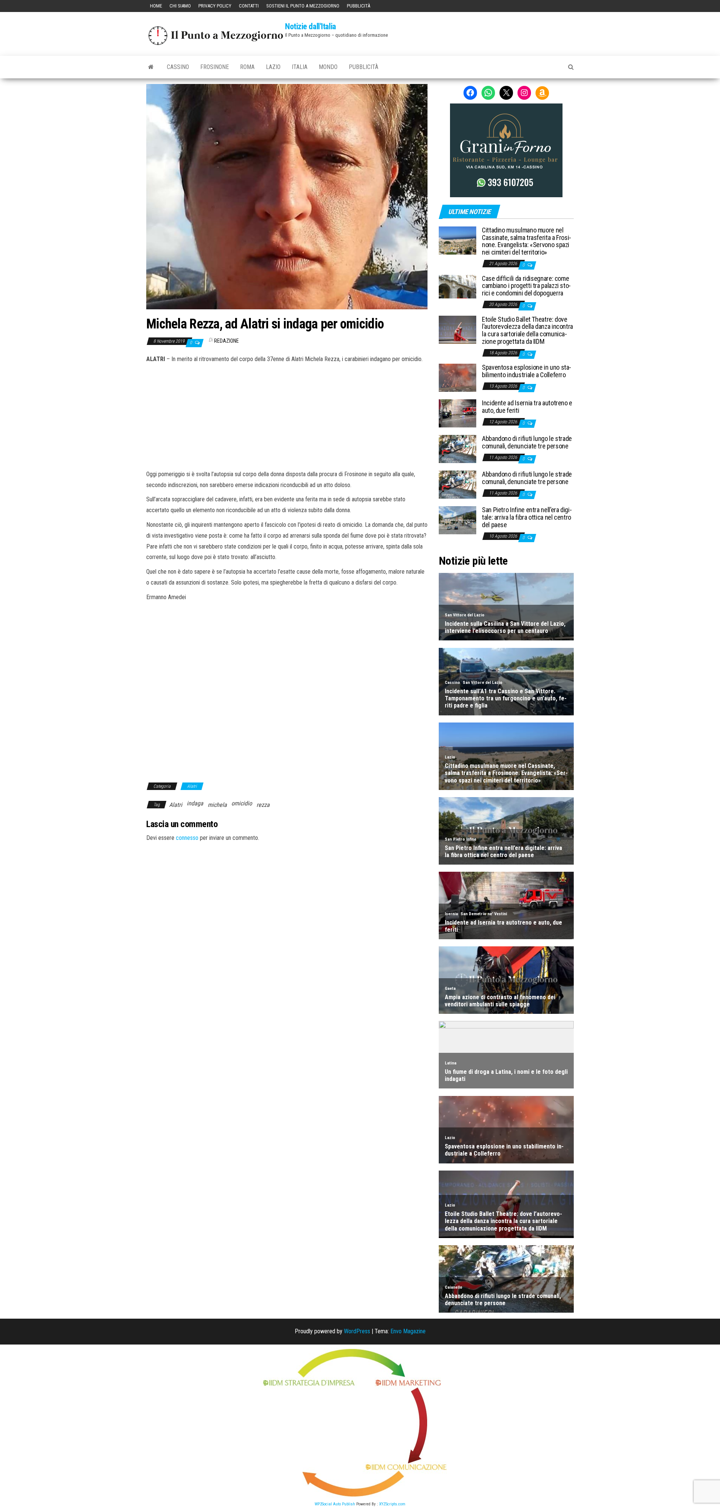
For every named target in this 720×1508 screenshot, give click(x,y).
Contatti (249, 6)
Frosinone (214, 66)
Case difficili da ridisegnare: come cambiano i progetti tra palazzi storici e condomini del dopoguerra (526, 285)
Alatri (192, 786)
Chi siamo (180, 6)
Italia (300, 66)
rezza (263, 804)
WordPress (357, 1331)
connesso (187, 837)
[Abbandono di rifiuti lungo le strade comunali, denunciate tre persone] (457, 448)
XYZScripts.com (392, 1504)
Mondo (328, 66)
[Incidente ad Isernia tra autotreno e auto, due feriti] (457, 413)
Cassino (178, 66)
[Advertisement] (287, 415)
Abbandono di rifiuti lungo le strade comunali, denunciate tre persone (527, 442)
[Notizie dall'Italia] (151, 67)
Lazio (273, 66)
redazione (226, 341)
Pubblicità (358, 6)
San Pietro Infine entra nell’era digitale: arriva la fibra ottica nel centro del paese (527, 517)
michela (217, 804)
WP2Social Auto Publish (335, 1504)
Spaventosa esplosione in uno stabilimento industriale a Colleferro (526, 371)
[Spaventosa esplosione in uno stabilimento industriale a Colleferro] (457, 377)
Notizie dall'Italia (310, 26)
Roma (247, 66)
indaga (195, 803)
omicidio (241, 803)
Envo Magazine (408, 1331)
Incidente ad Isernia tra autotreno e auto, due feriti (527, 406)
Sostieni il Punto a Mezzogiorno (302, 6)
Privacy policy (214, 6)
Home (156, 6)
